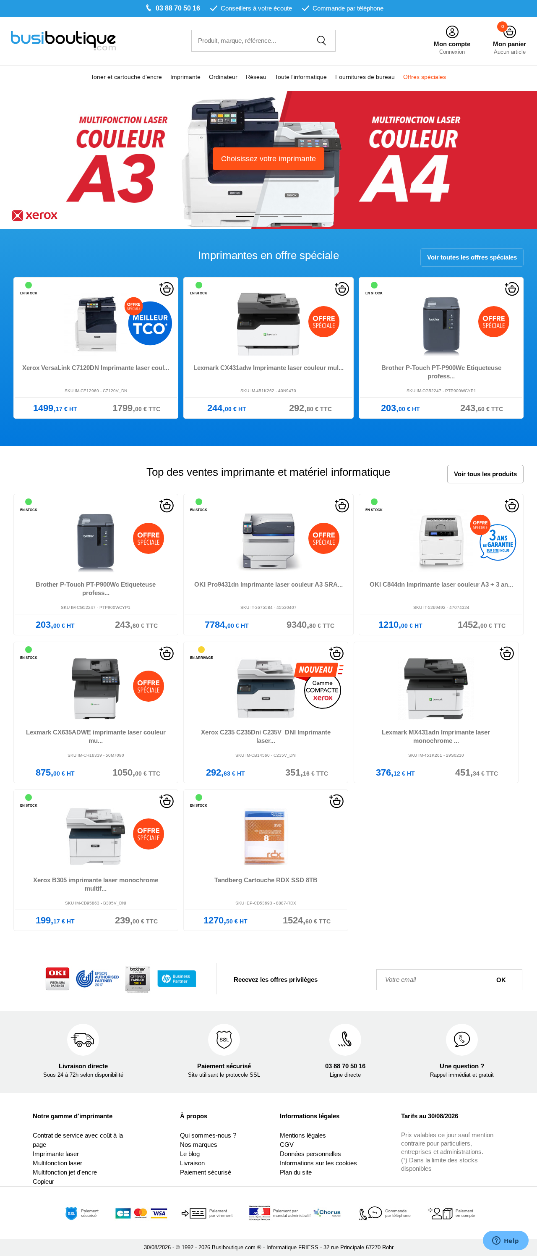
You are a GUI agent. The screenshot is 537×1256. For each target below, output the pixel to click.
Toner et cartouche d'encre (126, 76)
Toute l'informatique (301, 76)
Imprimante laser (56, 1153)
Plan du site (296, 1172)
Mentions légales (303, 1135)
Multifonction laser (57, 1163)
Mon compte (452, 43)
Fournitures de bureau (365, 76)
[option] (268, 160)
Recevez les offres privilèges (276, 979)
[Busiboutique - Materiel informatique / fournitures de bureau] (101, 40)
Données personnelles (310, 1153)
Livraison (192, 1163)
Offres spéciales (424, 76)
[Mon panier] (509, 32)
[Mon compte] (452, 32)
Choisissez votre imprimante (268, 159)
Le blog (190, 1153)
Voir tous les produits (485, 473)
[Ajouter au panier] (166, 288)
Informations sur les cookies (318, 1163)
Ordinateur (223, 76)
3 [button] (293, 216)
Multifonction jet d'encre (65, 1172)
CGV (287, 1144)
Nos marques (198, 1144)
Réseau (256, 76)
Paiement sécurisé (205, 1172)
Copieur (43, 1181)
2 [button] (269, 216)
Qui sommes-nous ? (208, 1135)
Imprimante (185, 76)
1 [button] (245, 216)
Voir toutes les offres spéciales (472, 257)
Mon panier (509, 43)
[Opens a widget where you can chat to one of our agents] (505, 1241)
